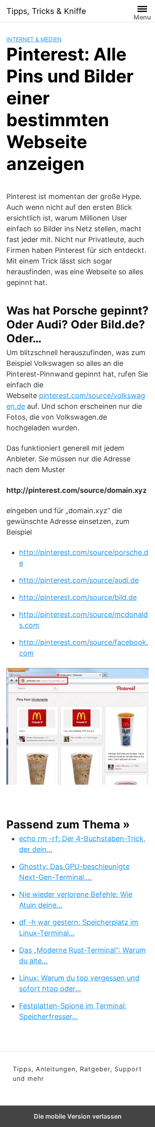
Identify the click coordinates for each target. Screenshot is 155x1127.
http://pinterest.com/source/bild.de (78, 597)
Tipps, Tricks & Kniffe (46, 11)
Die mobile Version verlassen (78, 1116)
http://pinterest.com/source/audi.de (79, 580)
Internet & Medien (34, 39)
